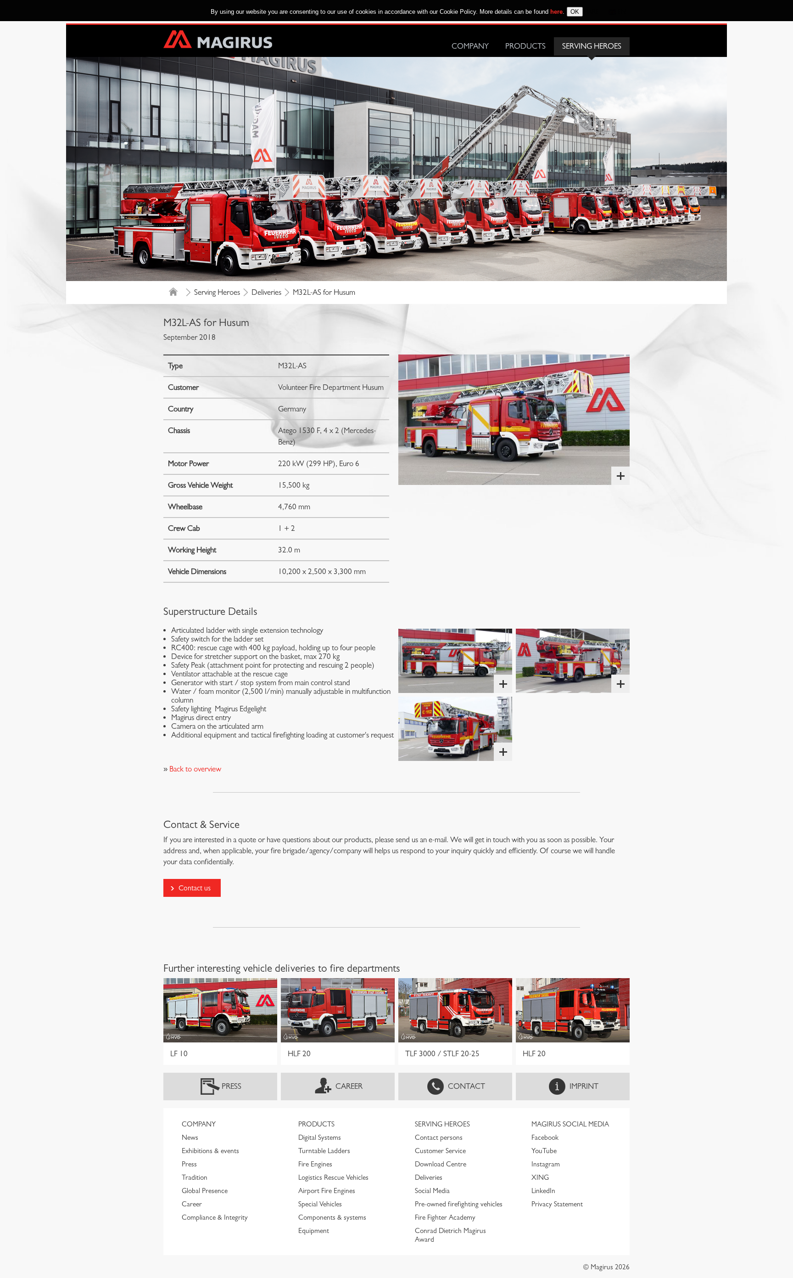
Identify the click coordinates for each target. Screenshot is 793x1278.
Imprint (584, 1086)
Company (470, 46)
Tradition (194, 1177)
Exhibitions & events (210, 1151)
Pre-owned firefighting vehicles (459, 1204)
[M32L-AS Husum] (514, 420)
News (190, 1137)
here (556, 11)
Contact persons (439, 1137)
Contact (466, 1086)
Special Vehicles (320, 1204)
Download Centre (440, 1164)
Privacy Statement (557, 1204)
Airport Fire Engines (326, 1191)
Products (525, 46)
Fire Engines (315, 1164)
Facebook (544, 1137)
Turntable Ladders (324, 1151)
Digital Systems (319, 1137)
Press (231, 1086)
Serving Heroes (591, 46)
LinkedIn (543, 1191)
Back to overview (194, 769)
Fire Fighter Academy (445, 1217)
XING (540, 1177)
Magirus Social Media (570, 1124)
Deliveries (266, 292)
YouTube (544, 1151)
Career (349, 1086)
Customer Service (440, 1151)
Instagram (545, 1164)
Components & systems (332, 1217)
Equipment (313, 1231)
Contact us (195, 888)
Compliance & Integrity (215, 1217)
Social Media (432, 1191)
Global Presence (205, 1191)
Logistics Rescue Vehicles (333, 1177)
